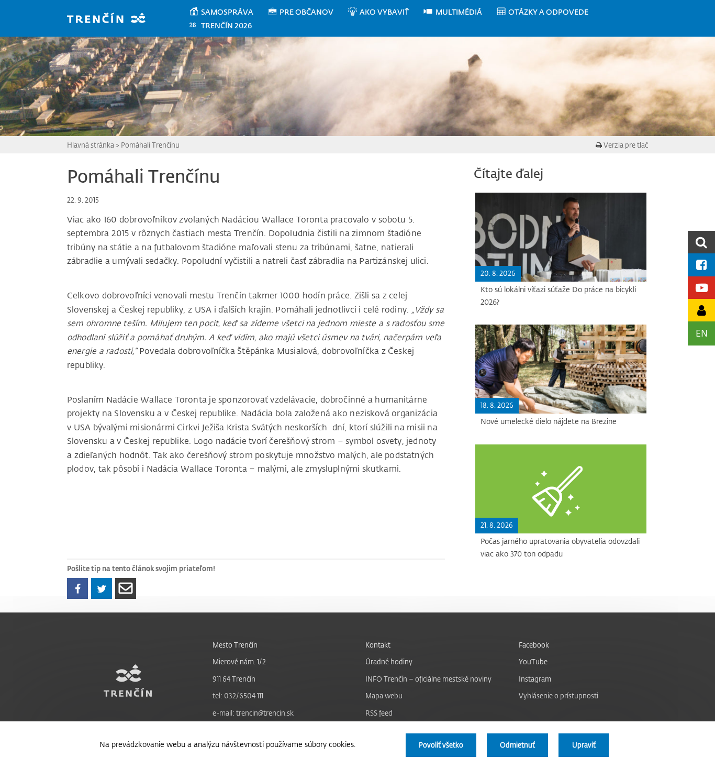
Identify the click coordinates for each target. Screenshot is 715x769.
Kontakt (377, 644)
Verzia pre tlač (625, 144)
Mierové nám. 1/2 (239, 661)
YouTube (533, 661)
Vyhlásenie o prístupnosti (558, 695)
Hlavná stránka (90, 144)
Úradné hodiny (388, 661)
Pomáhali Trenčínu (150, 144)
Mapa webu (384, 695)
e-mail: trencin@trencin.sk (253, 712)
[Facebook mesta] (701, 264)
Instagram (535, 678)
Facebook (534, 644)
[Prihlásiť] (701, 310)
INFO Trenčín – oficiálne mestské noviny (428, 678)
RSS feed (379, 712)
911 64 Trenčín (234, 678)
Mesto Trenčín (235, 644)
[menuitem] (227, 12)
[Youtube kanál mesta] (701, 287)
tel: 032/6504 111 (238, 695)
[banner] (111, 19)
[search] (701, 242)
